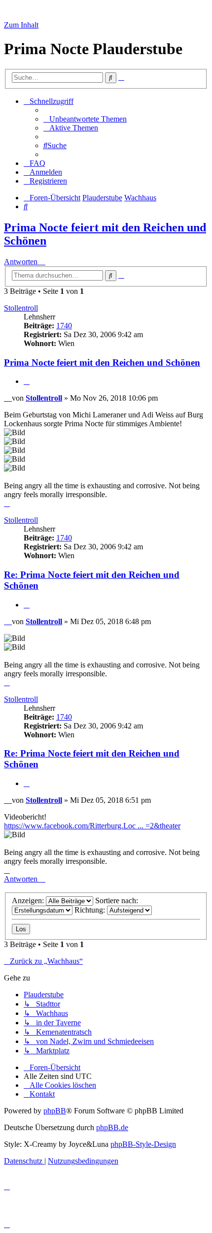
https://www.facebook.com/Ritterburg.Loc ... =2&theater (92, 826)
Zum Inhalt (21, 25)
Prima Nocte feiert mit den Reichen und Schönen (102, 362)
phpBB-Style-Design (143, 1144)
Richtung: (90, 910)
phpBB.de (112, 1127)
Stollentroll (21, 308)
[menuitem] (85, 119)
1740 (64, 325)
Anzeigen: (29, 900)
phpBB (54, 1111)
